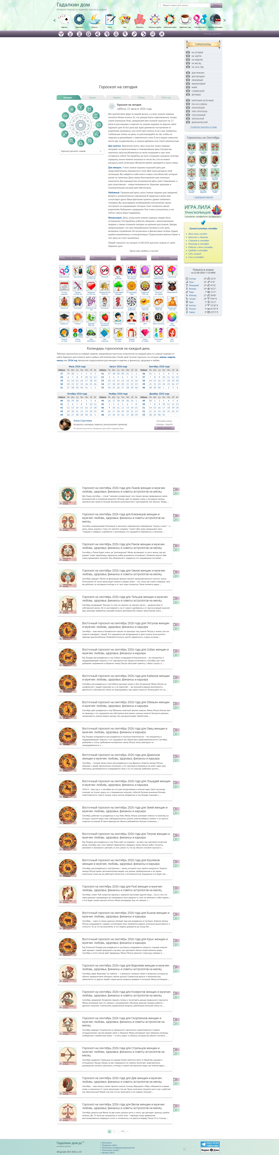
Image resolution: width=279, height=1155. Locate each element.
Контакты (107, 1142)
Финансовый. (115, 217)
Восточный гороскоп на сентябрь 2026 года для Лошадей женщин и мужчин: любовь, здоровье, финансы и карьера (126, 783)
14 (72, 380)
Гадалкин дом (73, 5)
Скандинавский (172, 292)
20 (68, 384)
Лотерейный (198, 107)
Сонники (94, 27)
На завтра (197, 56)
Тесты (110, 27)
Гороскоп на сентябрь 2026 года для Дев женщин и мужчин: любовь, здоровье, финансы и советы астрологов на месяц (122, 1079)
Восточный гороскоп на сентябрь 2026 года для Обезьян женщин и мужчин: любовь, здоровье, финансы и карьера (126, 704)
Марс (191, 292)
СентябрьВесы (191, 178)
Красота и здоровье (198, 237)
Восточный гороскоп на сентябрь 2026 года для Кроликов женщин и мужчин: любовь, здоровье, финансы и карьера (121, 862)
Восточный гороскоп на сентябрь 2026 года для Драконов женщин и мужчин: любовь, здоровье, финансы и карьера (121, 756)
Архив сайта (108, 1152)
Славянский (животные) (132, 309)
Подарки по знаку (132, 340)
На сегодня (197, 52)
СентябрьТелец (203, 153)
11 (91, 377)
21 (72, 384)
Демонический (118, 308)
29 (68, 373)
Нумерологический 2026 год (91, 309)
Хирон (192, 312)
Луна (191, 282)
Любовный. (114, 192)
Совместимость (200, 27)
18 (91, 380)
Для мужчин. (114, 145)
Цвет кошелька (104, 340)
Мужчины (131, 324)
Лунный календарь (215, 27)
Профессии (64, 324)
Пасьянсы (139, 27)
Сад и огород (194, 253)
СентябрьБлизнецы (215, 153)
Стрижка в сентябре (198, 240)
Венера (192, 288)
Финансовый (198, 83)
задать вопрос (164, 427)
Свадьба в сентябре (198, 250)
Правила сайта (109, 1145)
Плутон (192, 308)
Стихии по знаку (78, 340)
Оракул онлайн (145, 277)
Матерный (104, 277)
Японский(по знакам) (159, 293)
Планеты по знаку (64, 340)
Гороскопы (79, 27)
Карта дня (164, 257)
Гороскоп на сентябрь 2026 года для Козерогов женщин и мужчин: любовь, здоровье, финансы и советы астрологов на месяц (126, 993)
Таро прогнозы (199, 111)
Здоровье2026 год (91, 324)
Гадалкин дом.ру (69, 1143)
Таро (124, 27)
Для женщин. (115, 167)
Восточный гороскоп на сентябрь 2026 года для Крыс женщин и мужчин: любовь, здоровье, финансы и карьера (125, 941)
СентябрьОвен (191, 153)
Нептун (192, 305)
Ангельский (105, 308)
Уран (191, 302)
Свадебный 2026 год (158, 309)
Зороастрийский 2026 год (104, 293)
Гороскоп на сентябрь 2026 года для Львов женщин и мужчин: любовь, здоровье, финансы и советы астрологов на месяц (124, 489)
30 (72, 373)
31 (86, 387)
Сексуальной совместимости (158, 278)
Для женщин (198, 76)
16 (81, 380)
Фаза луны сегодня (197, 233)
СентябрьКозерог (191, 191)
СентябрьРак (191, 166)
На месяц (196, 63)
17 (86, 380)
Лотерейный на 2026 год (91, 278)
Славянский (198, 91)
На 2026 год (197, 67)
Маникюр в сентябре (198, 243)
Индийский (64, 308)
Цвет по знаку (172, 324)
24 (86, 384)
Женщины (118, 324)
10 (86, 377)
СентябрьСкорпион (203, 178)
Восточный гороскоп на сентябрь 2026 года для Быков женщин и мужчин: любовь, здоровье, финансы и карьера (125, 914)
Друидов (196, 94)
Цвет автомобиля (91, 340)
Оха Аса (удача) (199, 104)
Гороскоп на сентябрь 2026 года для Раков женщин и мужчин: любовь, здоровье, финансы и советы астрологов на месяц (123, 546)
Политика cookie (110, 1150)
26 (95, 384)
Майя (194, 87)
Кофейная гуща (185, 27)
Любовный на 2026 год (91, 293)
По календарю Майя (132, 293)
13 (68, 380)
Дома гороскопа (158, 324)
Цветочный (172, 277)
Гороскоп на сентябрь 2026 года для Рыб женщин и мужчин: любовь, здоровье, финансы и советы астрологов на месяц (122, 888)
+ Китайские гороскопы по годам (203, 127)
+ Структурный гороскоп (203, 197)
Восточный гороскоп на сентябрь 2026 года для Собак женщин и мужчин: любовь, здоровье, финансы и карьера (125, 651)
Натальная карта (170, 27)
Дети (145, 324)
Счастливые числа (159, 340)
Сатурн (192, 298)
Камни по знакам (145, 340)
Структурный (78, 277)
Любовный (197, 80)
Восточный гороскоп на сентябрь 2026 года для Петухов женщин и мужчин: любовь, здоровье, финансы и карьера (125, 625)
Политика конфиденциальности (118, 1147)
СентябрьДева (215, 166)
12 (95, 377)
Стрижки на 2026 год (78, 293)
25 (91, 384)
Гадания (64, 27)
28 (72, 387)
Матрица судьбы (155, 27)
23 (81, 384)
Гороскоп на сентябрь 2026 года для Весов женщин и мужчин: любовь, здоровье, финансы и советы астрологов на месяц (123, 1106)
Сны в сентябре (196, 257)
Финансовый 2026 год (172, 309)
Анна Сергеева (83, 420)
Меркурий (194, 285)
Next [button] (224, 19)
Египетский (78, 308)
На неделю (197, 59)
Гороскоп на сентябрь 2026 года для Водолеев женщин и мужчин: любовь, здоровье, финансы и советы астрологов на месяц (126, 967)
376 (122, 1131)
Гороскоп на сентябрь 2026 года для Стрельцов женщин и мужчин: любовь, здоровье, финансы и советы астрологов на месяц (123, 1051)
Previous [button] (54, 19)
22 (77, 384)
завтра (163, 357)
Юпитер (192, 295)
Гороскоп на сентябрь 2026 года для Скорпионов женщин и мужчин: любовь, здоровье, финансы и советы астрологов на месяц (123, 1021)
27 (68, 387)
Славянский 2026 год (145, 293)
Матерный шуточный (203, 100)
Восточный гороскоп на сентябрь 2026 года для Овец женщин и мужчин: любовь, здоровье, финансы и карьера (124, 730)
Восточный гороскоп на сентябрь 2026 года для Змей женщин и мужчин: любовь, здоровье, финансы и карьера (125, 809)
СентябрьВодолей (203, 191)
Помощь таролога (212, 33)
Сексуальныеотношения (104, 324)
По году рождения (64, 293)
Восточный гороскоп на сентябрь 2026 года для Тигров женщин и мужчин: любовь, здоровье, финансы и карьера (126, 835)
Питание (78, 324)
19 (95, 380)
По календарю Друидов (118, 293)
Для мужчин (198, 73)
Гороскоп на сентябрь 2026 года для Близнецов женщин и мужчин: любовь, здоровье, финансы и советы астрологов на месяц (123, 517)
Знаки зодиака (72, 257)
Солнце (192, 278)
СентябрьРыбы (215, 191)
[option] (64, 22)
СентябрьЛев (203, 166)
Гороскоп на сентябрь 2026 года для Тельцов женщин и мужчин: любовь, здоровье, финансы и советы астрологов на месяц (125, 598)
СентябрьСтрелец (215, 178)
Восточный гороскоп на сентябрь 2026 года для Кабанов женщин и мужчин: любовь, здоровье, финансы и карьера (126, 677)
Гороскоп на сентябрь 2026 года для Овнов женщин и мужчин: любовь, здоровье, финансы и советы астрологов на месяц (124, 572)
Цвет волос (172, 340)
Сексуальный (198, 115)
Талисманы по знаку (118, 340)
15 (77, 380)
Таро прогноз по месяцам (131, 278)
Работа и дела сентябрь (200, 247)
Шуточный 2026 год (145, 309)
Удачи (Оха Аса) (118, 278)
